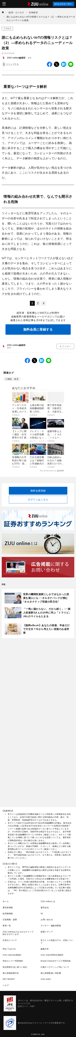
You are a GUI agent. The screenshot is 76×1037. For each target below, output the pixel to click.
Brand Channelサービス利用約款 (56, 961)
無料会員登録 (38, 490)
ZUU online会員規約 (12, 955)
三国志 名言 (12, 379)
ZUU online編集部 (16, 58)
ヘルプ (6, 985)
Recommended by (48, 471)
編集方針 (45, 949)
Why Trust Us (9, 949)
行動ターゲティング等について (55, 967)
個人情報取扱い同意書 (51, 973)
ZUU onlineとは (48, 901)
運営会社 (45, 907)
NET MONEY (9, 979)
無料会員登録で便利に (63, 4)
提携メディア (47, 932)
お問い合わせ (47, 919)
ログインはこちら (38, 499)
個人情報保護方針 (11, 973)
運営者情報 (8, 907)
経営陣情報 (8, 913)
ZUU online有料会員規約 (52, 955)
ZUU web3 (46, 979)
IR (42, 913)
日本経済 (7, 28)
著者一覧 (7, 925)
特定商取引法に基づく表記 (15, 967)
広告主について (10, 940)
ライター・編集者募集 (51, 925)
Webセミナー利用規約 (13, 961)
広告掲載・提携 (10, 919)
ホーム (6, 901)
